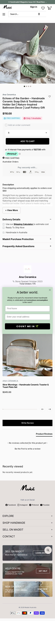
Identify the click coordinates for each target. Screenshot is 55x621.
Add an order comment (19, 125)
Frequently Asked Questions (18, 246)
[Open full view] (50, 79)
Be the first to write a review (27, 449)
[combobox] (27, 14)
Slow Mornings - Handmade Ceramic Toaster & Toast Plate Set (26, 385)
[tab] (44, 434)
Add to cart (27, 141)
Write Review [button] (27, 423)
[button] (39, 14)
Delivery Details (11, 219)
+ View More (11, 210)
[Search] (49, 14)
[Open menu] (4, 14)
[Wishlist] (49, 96)
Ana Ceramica (27, 277)
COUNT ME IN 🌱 (27, 326)
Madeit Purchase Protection (18, 239)
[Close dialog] (50, 290)
